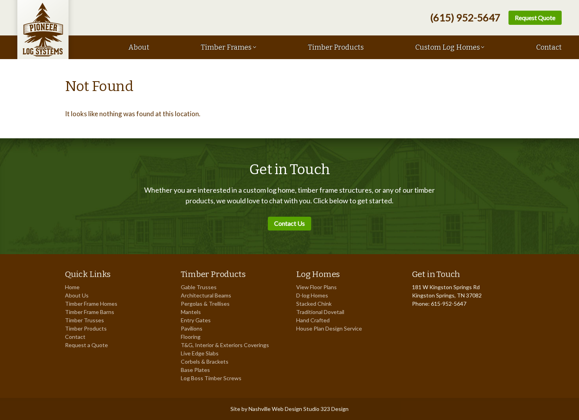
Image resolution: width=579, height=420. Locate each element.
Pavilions (191, 328)
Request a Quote (86, 345)
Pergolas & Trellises (205, 303)
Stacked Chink (314, 303)
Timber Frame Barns (89, 311)
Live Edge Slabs (200, 353)
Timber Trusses (84, 320)
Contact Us (289, 223)
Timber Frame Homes (91, 303)
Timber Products (336, 47)
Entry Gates (196, 320)
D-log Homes (312, 295)
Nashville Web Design (275, 408)
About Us (77, 295)
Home (72, 287)
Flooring (190, 336)
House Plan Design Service (329, 328)
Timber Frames (225, 47)
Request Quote (535, 17)
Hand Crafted (313, 320)
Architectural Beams (206, 295)
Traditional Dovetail (320, 311)
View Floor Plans (316, 287)
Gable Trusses (199, 287)
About (138, 47)
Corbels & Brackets (204, 361)
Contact (549, 47)
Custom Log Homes (447, 47)
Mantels (191, 311)
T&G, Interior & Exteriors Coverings (225, 345)
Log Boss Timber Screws (211, 378)
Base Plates (195, 369)
